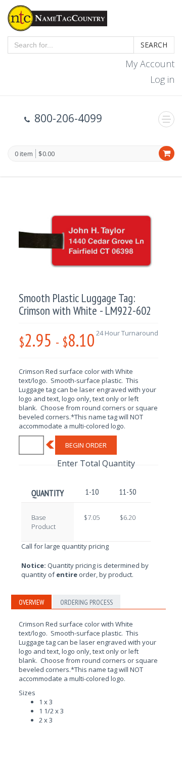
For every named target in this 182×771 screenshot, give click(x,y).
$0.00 (46, 153)
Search (154, 45)
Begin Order (86, 445)
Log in (162, 79)
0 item (24, 154)
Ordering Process (86, 602)
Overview (31, 602)
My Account (149, 64)
